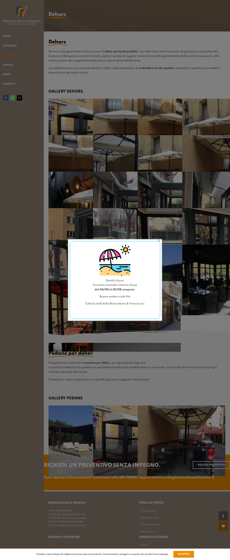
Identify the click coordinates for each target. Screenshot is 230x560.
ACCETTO (183, 554)
